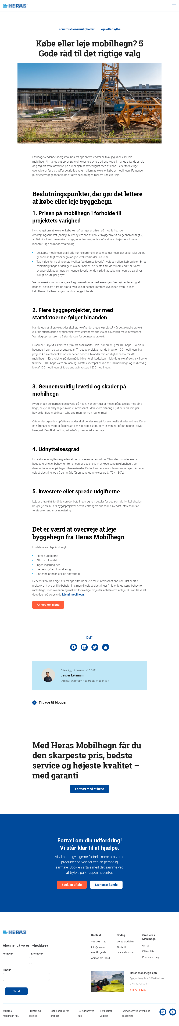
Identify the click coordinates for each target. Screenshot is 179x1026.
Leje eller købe (109, 29)
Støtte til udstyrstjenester (125, 950)
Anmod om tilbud (100, 958)
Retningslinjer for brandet (60, 1013)
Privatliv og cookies (35, 1013)
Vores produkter (125, 941)
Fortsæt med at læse (89, 789)
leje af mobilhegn (73, 594)
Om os (145, 945)
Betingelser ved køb (86, 1013)
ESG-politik (148, 951)
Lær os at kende (106, 885)
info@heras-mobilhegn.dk (98, 950)
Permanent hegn (151, 957)
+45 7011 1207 (99, 941)
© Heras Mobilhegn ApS (11, 1013)
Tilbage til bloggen (53, 702)
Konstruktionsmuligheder (77, 29)
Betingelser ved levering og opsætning (136, 1013)
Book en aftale (72, 885)
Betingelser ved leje (106, 1013)
